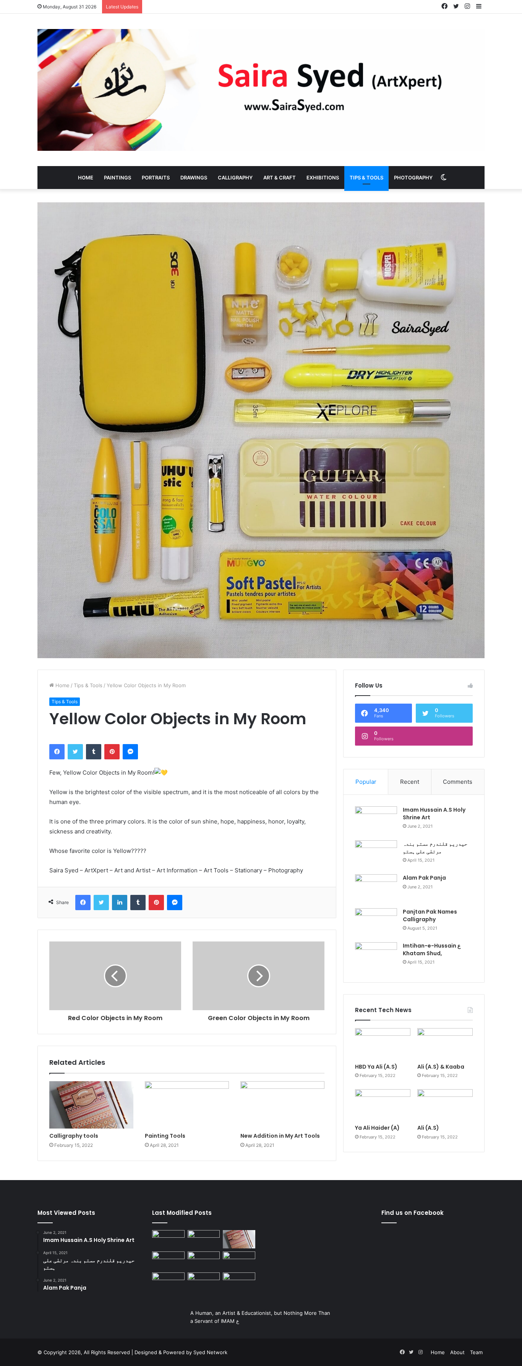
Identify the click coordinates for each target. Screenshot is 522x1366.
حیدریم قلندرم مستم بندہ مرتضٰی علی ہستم (435, 847)
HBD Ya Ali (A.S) (376, 1067)
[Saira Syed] (261, 90)
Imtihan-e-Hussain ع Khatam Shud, (431, 949)
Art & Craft (279, 177)
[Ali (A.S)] (445, 1105)
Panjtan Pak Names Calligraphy (430, 915)
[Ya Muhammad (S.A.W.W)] (168, 1260)
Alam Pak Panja (424, 878)
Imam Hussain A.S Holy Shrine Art (434, 813)
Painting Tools (165, 1136)
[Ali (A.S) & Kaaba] (445, 1043)
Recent (409, 781)
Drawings (193, 177)
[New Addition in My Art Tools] (282, 1105)
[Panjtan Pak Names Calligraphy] (376, 922)
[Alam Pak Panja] (376, 888)
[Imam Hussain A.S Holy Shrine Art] (376, 820)
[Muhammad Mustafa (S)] (239, 1260)
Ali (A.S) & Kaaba (440, 1067)
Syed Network (210, 1352)
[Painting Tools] (187, 1105)
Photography (413, 177)
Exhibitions (322, 177)
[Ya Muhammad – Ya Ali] (204, 1260)
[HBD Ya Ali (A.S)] (382, 1043)
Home (85, 177)
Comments (457, 781)
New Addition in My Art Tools (280, 1136)
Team (476, 1352)
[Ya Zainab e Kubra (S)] (204, 1281)
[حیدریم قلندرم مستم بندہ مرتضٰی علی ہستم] (376, 854)
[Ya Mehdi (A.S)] (239, 1281)
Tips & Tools (366, 177)
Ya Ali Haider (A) (377, 1128)
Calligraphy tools (73, 1136)
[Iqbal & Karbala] (168, 1281)
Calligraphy (235, 177)
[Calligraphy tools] (91, 1105)
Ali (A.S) (428, 1128)
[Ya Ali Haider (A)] (382, 1105)
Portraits (156, 177)
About (457, 1352)
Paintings (117, 177)
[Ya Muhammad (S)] (204, 1239)
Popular (365, 781)
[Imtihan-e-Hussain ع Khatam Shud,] (376, 956)
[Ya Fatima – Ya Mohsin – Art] (168, 1239)
